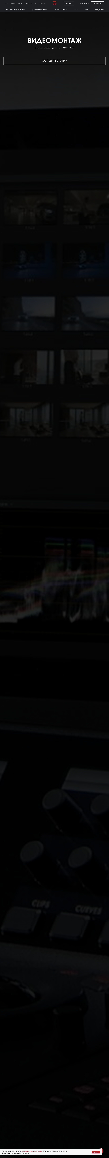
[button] (97, 3)
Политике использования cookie (31, 1151)
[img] (54, 3)
